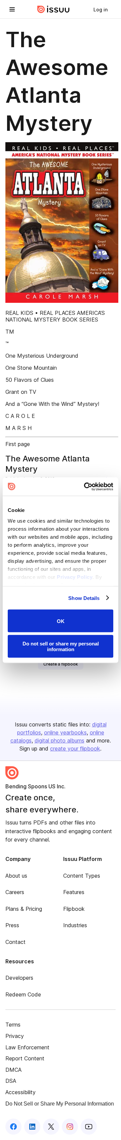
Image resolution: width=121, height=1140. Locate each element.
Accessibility (20, 1092)
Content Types (81, 875)
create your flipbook (75, 748)
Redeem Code (23, 994)
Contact (15, 942)
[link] (100, 9)
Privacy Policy (74, 577)
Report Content (24, 1058)
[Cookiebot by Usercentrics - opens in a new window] (85, 486)
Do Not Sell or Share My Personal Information (59, 1104)
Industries (75, 925)
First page (17, 444)
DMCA (13, 1069)
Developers (19, 977)
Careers (14, 892)
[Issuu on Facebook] (13, 1127)
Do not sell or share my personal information (61, 646)
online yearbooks (65, 732)
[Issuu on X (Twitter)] (51, 1127)
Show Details (83, 598)
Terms (13, 1024)
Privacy (14, 1036)
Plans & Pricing (23, 908)
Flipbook (74, 908)
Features (73, 892)
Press (12, 925)
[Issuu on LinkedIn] (32, 1127)
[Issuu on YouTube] (89, 1127)
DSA (10, 1080)
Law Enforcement (27, 1047)
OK (61, 621)
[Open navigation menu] (12, 9)
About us (16, 875)
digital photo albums (59, 740)
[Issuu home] (53, 9)
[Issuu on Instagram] (70, 1127)
